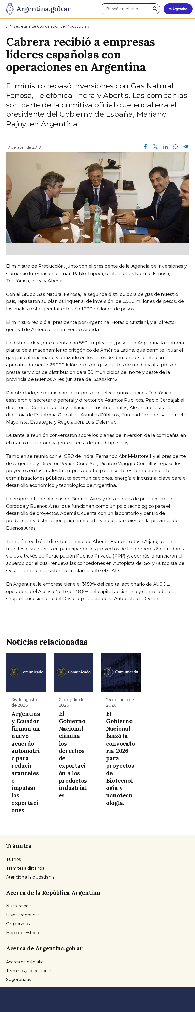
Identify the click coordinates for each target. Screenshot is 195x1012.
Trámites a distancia (25, 868)
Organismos (18, 923)
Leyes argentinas (22, 915)
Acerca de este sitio (25, 961)
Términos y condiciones (29, 970)
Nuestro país (18, 906)
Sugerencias (18, 979)
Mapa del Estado (22, 932)
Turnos (13, 859)
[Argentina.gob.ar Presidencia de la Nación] (36, 9)
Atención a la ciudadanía (30, 877)
